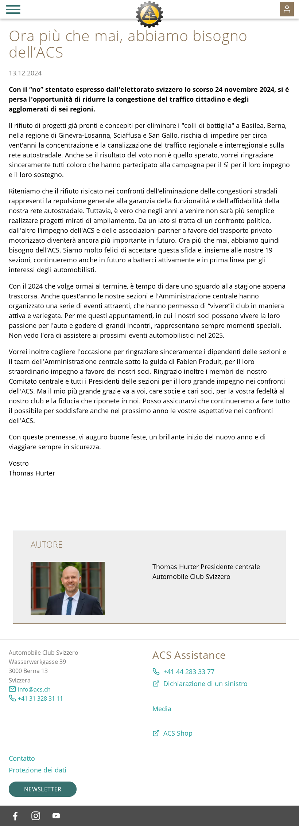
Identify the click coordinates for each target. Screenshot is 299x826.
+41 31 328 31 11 (40, 698)
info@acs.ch (34, 689)
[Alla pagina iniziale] (149, 14)
